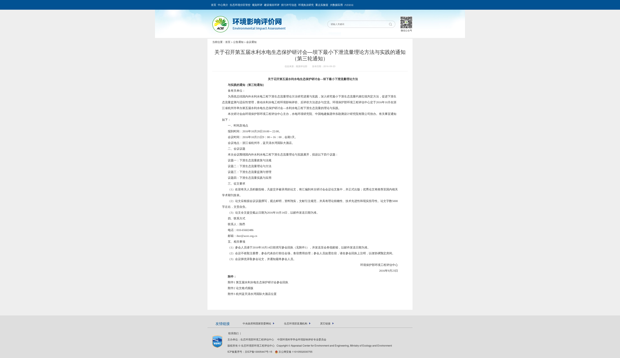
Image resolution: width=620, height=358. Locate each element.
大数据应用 (336, 5)
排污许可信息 (289, 5)
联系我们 (233, 333)
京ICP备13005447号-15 (259, 351)
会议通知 (251, 42)
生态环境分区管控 (240, 5)
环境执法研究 (306, 5)
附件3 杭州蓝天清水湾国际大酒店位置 (252, 294)
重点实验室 (321, 5)
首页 (213, 5)
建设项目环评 (271, 5)
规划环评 (257, 5)
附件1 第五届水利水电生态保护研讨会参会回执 (258, 282)
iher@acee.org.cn (247, 235)
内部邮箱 (348, 4)
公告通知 (238, 42)
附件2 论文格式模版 (240, 288)
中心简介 (223, 5)
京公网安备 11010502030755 (295, 351)
